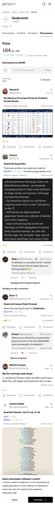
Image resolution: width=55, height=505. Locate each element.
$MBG (12, 420)
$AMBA (13, 171)
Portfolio (21, 33)
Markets (6, 12)
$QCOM (12, 311)
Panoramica (8, 33)
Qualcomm (24, 12)
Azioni (14, 12)
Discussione (46, 33)
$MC (10, 416)
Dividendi (33, 33)
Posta (47, 70)
